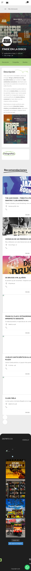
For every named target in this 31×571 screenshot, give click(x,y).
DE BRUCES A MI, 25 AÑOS (15, 278)
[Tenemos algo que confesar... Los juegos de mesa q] (15, 488)
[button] (27, 567)
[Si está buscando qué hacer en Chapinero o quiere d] (15, 508)
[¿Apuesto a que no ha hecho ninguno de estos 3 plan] (15, 468)
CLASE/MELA (10, 398)
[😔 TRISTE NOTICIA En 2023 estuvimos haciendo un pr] (15, 527)
